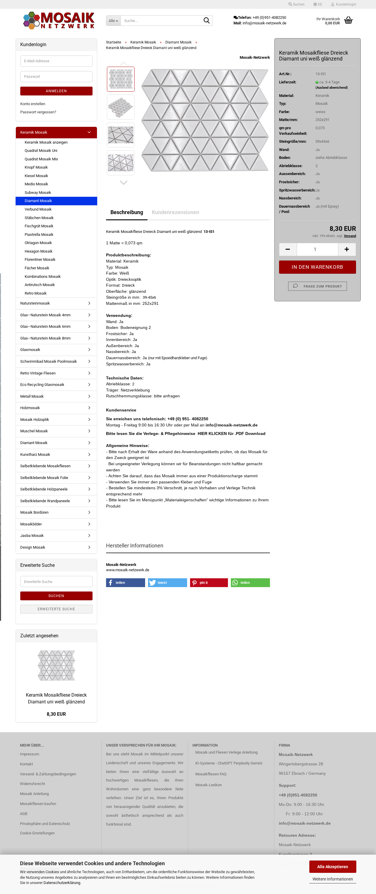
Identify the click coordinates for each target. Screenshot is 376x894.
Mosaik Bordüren (34, 512)
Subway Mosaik (38, 192)
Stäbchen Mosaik (39, 218)
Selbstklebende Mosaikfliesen (45, 466)
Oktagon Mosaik (38, 243)
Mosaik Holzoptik (34, 419)
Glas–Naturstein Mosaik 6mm (45, 326)
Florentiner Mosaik (40, 259)
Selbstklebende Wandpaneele (45, 501)
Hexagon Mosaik (39, 251)
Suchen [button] (298, 4)
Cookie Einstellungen (37, 833)
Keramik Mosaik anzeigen (46, 142)
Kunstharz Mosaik (35, 454)
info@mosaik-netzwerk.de (305, 823)
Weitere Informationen (333, 879)
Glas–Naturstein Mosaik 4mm (45, 315)
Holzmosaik (30, 408)
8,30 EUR (56, 714)
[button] (318, 4)
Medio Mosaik (36, 184)
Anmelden (56, 91)
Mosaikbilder (31, 524)
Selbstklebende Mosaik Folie (44, 477)
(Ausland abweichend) (331, 88)
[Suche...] (206, 21)
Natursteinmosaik (35, 303)
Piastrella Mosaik (39, 234)
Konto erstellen (32, 104)
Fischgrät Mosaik (39, 226)
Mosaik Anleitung (34, 794)
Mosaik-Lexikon (208, 785)
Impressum (29, 754)
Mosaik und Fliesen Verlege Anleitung (226, 752)
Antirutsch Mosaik (40, 285)
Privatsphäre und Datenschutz (45, 823)
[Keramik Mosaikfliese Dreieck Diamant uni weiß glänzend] (205, 121)
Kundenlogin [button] (345, 4)
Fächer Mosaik (37, 268)
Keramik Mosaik (33, 132)
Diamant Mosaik (38, 201)
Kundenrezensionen (175, 212)
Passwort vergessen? (38, 112)
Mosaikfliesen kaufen (38, 803)
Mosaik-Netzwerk (255, 57)
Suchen (56, 596)
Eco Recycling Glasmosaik (42, 384)
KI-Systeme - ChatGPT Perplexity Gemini (228, 763)
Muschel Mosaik (34, 431)
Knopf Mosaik (36, 167)
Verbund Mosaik (38, 209)
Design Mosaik (32, 547)
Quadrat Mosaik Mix (41, 159)
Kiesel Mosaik (36, 176)
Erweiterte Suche (56, 609)
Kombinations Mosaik (43, 276)
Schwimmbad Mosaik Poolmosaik (48, 361)
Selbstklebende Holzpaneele (44, 489)
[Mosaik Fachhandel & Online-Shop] (59, 20)
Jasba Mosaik (32, 535)
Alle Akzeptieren (332, 866)
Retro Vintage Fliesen (38, 373)
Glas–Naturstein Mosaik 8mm (45, 338)
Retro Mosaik (36, 293)
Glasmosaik (30, 349)
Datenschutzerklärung (61, 882)
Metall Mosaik (32, 396)
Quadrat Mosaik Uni (41, 150)
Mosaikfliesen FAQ (210, 774)
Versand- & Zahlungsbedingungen (48, 774)
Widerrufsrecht (32, 784)
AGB (23, 813)
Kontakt (26, 764)
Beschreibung (126, 212)
